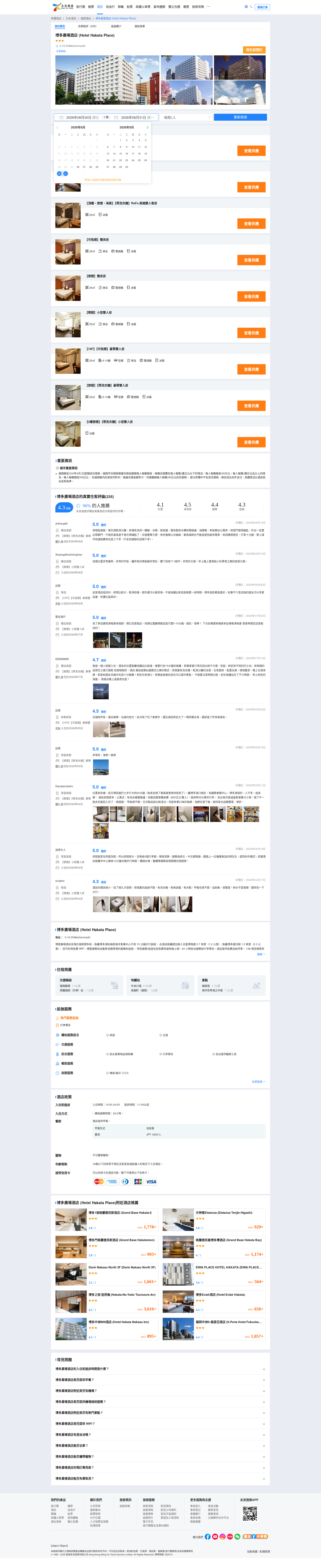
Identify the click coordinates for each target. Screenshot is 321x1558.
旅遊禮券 (148, 1513)
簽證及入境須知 (170, 1517)
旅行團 (80, 6)
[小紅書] (230, 1537)
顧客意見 (213, 1510)
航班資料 (166, 1506)
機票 (91, 6)
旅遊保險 (148, 1510)
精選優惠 (195, 1521)
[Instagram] (223, 1537)
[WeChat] (237, 1537)
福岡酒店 (86, 18)
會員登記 (195, 1510)
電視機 (119, 251)
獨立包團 (174, 6)
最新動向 (95, 1510)
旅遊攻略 (198, 6)
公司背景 (95, 1506)
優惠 (186, 6)
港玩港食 (56, 1521)
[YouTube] (215, 1537)
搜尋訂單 (262, 7)
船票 (130, 6)
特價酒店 (56, 18)
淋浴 (105, 251)
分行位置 (95, 1517)
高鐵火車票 (143, 6)
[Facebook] (208, 1537)
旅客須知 (148, 1506)
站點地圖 (252, 1551)
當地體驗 (159, 6)
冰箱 (105, 215)
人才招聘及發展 (99, 1521)
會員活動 (213, 1506)
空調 (120, 360)
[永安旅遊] (63, 7)
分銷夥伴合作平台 (218, 1517)
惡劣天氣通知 (168, 1513)
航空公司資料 (168, 1510)
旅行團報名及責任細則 (156, 1525)
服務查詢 (213, 1513)
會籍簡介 (195, 1513)
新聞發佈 (95, 1513)
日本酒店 (71, 18)
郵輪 (121, 6)
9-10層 (107, 360)
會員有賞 (195, 1517)
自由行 (110, 6)
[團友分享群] (255, 1537)
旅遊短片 (148, 1517)
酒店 (100, 6)
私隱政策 (95, 1525)
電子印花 (148, 1521)
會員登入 (195, 1506)
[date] (80, 117)
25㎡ (92, 215)
